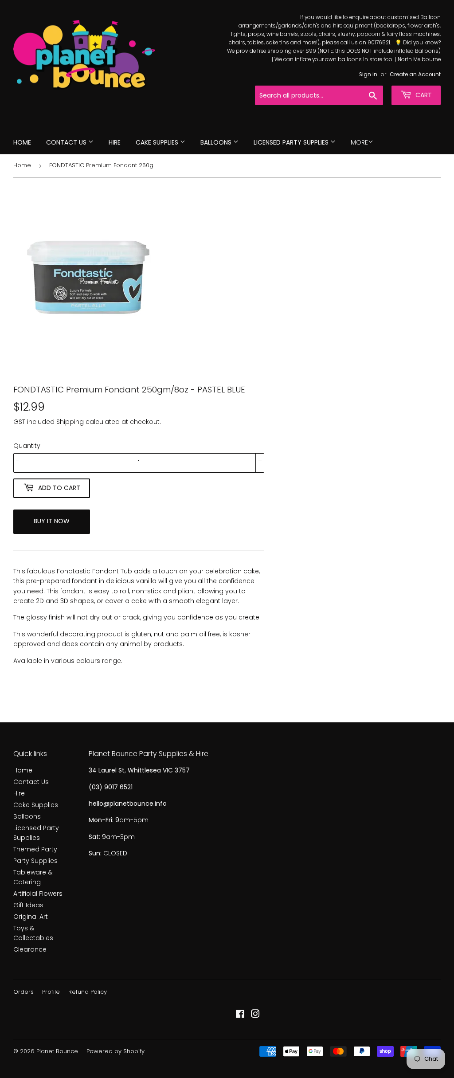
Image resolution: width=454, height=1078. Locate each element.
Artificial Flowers (38, 893)
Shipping (70, 421)
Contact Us (67, 142)
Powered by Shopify (115, 1051)
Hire (115, 142)
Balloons (216, 142)
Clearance (30, 949)
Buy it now (52, 521)
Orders (23, 992)
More (359, 142)
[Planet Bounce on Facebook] (240, 1015)
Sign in (368, 74)
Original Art (30, 916)
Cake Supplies (158, 142)
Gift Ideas (28, 905)
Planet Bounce (57, 1051)
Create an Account (415, 74)
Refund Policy (87, 992)
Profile (51, 992)
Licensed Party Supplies (292, 142)
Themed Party (35, 849)
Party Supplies (35, 860)
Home (22, 142)
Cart (423, 94)
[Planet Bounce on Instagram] (255, 1015)
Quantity (26, 445)
